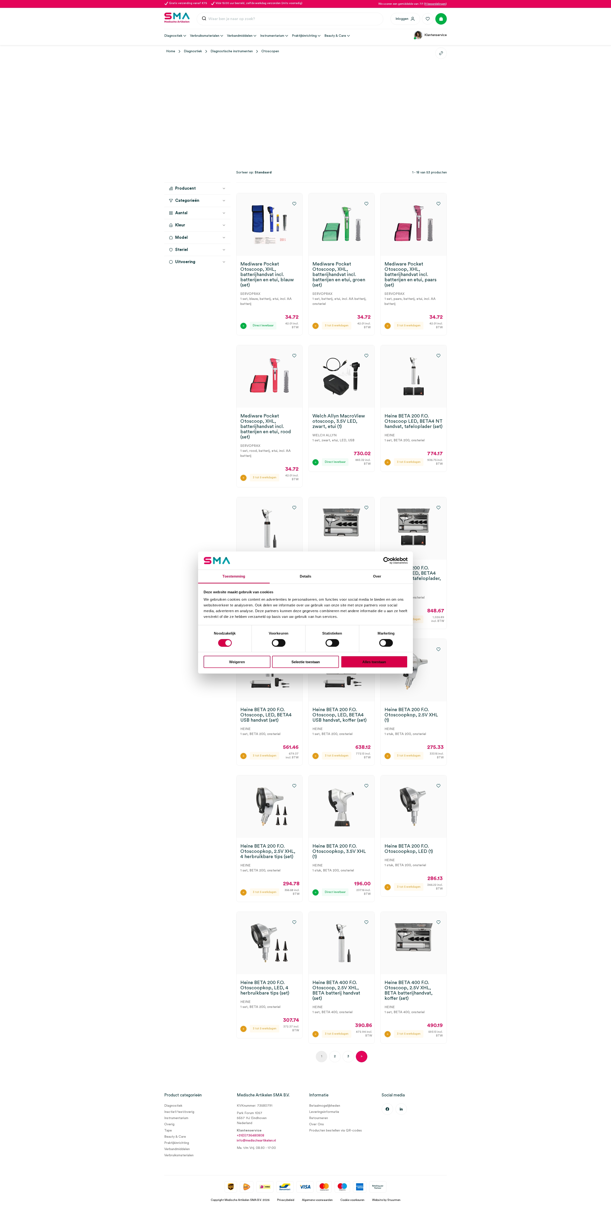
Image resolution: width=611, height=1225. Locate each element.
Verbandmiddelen (177, 1149)
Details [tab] (305, 576)
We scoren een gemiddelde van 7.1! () (412, 3)
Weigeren (237, 662)
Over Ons (316, 1124)
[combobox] (290, 19)
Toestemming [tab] (233, 576)
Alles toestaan (374, 662)
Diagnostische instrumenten (232, 51)
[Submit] (204, 19)
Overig (169, 1124)
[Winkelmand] (441, 19)
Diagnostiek (193, 51)
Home (170, 51)
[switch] (278, 642)
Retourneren (318, 1118)
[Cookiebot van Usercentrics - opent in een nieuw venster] (387, 560)
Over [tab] (377, 576)
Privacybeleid (285, 1200)
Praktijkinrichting (176, 1143)
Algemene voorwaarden (317, 1200)
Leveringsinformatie (324, 1112)
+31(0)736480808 (250, 1135)
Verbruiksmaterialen (179, 1155)
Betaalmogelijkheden (324, 1105)
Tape (168, 1130)
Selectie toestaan (305, 662)
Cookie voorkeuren (352, 1200)
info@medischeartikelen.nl (256, 1140)
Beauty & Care (175, 1136)
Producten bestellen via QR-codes (335, 1130)
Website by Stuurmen (386, 1200)
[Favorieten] (427, 19)
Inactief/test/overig (179, 1112)
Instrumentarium (176, 1118)
